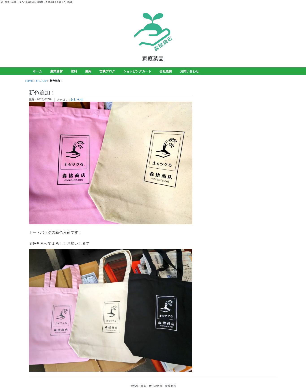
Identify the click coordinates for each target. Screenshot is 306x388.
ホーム (37, 71)
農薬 (88, 71)
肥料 (74, 71)
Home (29, 80)
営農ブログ (107, 71)
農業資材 (56, 71)
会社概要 (165, 71)
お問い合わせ (189, 71)
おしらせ (41, 80)
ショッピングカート (137, 71)
